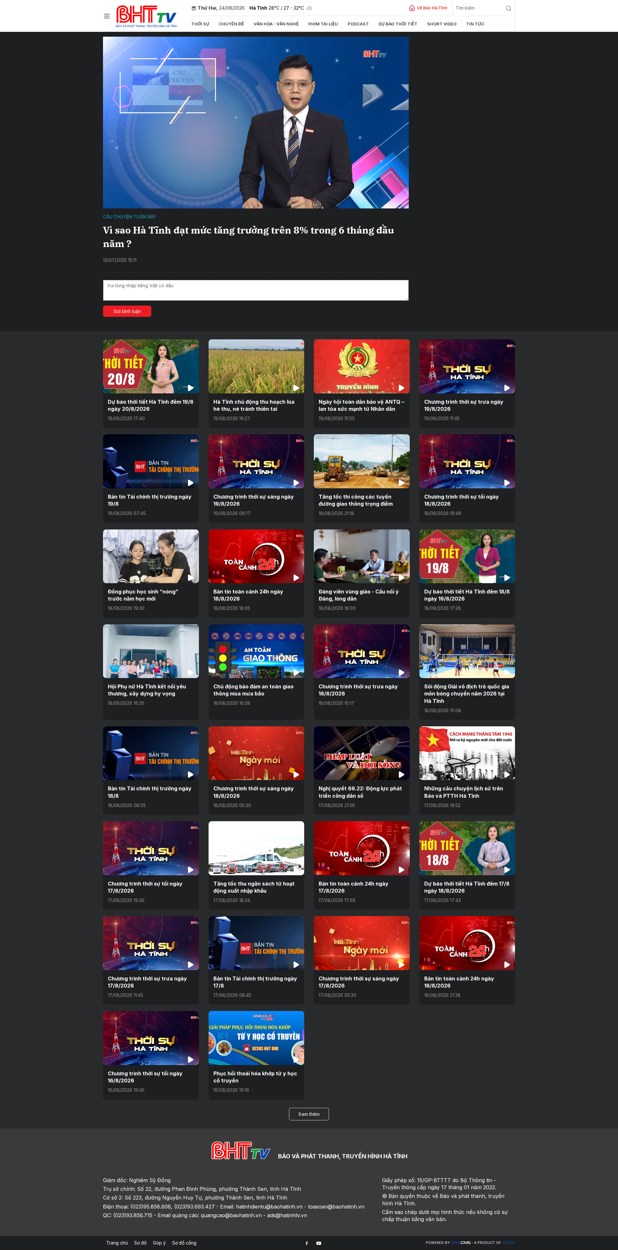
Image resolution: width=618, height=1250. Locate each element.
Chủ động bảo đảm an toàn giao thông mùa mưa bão (253, 690)
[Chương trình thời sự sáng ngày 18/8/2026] (256, 753)
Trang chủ (117, 1242)
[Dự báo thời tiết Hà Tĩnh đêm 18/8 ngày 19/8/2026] (467, 556)
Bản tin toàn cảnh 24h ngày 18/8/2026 (248, 595)
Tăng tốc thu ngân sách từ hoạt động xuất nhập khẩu (254, 887)
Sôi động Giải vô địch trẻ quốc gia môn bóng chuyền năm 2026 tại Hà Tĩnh (466, 693)
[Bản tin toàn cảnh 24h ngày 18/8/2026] (256, 556)
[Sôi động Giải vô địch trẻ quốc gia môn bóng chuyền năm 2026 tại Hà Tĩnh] (467, 651)
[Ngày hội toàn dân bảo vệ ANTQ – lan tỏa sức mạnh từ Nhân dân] (362, 366)
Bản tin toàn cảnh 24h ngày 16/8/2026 (459, 982)
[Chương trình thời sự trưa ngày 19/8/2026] (467, 366)
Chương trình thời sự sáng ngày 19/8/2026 (253, 500)
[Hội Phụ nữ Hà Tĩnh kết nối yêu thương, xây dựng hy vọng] (151, 651)
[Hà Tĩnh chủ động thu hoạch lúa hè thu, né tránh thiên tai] (256, 366)
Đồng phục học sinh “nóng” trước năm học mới (143, 595)
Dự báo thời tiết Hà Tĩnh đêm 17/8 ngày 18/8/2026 (467, 887)
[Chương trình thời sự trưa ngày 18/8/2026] (362, 651)
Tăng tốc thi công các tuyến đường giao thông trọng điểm (356, 500)
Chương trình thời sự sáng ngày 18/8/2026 (253, 792)
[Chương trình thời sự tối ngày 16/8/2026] (151, 1038)
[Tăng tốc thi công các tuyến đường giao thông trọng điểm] (362, 461)
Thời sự (200, 23)
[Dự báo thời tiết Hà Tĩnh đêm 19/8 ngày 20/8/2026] (151, 366)
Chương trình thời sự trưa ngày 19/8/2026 (463, 405)
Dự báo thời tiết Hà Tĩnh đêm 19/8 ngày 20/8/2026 (150, 405)
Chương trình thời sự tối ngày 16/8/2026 (145, 1077)
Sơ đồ (140, 1242)
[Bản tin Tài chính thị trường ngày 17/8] (256, 943)
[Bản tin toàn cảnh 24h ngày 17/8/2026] (362, 848)
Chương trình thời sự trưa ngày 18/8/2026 (358, 690)
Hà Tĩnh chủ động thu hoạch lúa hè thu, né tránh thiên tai (254, 405)
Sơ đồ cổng (184, 1242)
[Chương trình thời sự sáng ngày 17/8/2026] (362, 943)
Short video (441, 23)
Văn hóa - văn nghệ (276, 23)
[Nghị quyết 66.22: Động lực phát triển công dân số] (362, 753)
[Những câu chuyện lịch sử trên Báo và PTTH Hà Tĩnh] (467, 753)
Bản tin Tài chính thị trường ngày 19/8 (150, 500)
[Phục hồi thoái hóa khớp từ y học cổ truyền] (256, 1038)
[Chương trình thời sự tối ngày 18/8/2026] (467, 461)
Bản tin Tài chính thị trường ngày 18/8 (150, 792)
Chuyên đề (231, 23)
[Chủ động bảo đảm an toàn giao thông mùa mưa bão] (256, 651)
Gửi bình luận (127, 311)
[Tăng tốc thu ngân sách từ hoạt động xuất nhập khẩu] (256, 848)
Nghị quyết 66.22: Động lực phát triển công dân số (360, 792)
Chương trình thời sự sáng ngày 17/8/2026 (359, 982)
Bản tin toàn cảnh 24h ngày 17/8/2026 (354, 887)
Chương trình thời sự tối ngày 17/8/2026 (145, 887)
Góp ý (159, 1242)
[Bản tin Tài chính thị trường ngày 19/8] (151, 461)
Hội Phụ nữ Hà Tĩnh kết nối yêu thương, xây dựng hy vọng (147, 690)
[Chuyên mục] (107, 16)
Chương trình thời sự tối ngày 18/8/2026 (461, 500)
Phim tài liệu (323, 23)
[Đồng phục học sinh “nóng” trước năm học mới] (151, 556)
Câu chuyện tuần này (129, 216)
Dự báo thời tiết (398, 23)
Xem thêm (309, 1114)
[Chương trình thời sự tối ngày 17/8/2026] (151, 848)
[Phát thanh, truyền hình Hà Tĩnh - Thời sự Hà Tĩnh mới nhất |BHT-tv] (147, 15)
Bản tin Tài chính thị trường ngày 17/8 (255, 982)
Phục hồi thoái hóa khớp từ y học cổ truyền (255, 1077)
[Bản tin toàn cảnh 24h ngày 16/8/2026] (467, 943)
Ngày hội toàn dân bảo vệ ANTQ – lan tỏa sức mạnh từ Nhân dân (361, 405)
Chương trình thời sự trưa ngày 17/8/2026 (147, 982)
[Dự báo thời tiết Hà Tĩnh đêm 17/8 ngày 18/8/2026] (467, 848)
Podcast (358, 23)
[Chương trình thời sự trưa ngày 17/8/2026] (151, 943)
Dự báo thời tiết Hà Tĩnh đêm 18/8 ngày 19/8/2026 (467, 595)
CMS (461, 1243)
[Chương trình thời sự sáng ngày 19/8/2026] (256, 461)
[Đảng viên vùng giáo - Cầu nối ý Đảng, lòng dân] (362, 556)
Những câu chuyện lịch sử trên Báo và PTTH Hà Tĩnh (463, 792)
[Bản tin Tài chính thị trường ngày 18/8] (151, 753)
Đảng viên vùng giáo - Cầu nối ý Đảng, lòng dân (359, 595)
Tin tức (475, 23)
